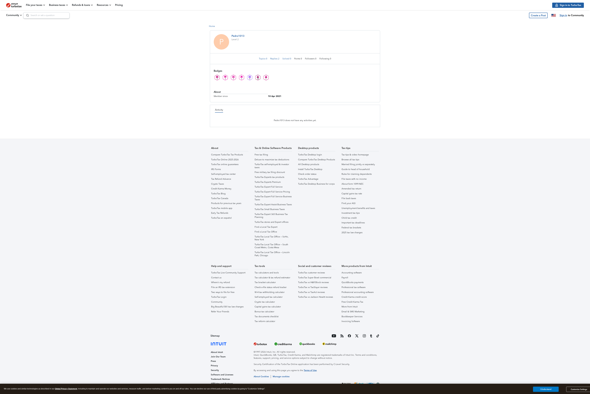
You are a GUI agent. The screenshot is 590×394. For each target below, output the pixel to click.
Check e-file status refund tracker (271, 287)
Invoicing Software (351, 321)
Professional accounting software (358, 292)
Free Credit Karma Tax (352, 302)
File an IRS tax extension (223, 287)
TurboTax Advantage (308, 179)
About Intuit (217, 352)
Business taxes (57, 5)
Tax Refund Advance (221, 179)
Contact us (216, 277)
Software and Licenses (222, 374)
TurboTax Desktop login (310, 154)
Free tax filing (261, 154)
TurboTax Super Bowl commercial (314, 277)
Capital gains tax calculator (268, 306)
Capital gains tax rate (352, 193)
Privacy (214, 365)
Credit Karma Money (221, 188)
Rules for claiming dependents (357, 174)
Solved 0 (287, 58)
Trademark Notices (220, 379)
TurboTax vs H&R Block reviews (313, 282)
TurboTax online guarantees (224, 164)
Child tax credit (349, 218)
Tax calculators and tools (267, 272)
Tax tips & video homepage (355, 154)
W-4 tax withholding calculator (270, 292)
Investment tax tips (351, 213)
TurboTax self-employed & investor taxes (272, 166)
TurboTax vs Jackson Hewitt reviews (315, 297)
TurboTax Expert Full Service (269, 187)
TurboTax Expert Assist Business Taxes (273, 204)
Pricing (119, 5)
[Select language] (553, 15)
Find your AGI (349, 203)
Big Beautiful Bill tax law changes (227, 306)
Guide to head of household (356, 169)
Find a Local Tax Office (266, 231)
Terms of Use (310, 370)
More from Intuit (350, 306)
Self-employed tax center (223, 174)
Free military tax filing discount (270, 172)
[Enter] (26, 15)
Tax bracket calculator (265, 282)
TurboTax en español (221, 218)
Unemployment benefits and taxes (358, 208)
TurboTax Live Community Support (228, 272)
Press (213, 361)
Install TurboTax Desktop (310, 169)
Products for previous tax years (226, 203)
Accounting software (352, 272)
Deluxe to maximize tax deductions (272, 159)
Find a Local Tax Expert (266, 227)
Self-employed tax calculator (269, 297)
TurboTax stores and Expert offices (271, 222)
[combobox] (46, 15)
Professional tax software (354, 287)
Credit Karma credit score (354, 297)
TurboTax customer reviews (311, 272)
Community (12, 15)
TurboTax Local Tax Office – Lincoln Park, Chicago (272, 254)
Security (215, 370)
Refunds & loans (81, 5)
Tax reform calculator (265, 321)
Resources (102, 5)
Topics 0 (263, 58)
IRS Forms (216, 169)
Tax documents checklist (266, 316)
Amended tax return (351, 188)
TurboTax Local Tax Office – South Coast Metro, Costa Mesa (271, 246)
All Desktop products (308, 164)
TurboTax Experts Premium (268, 182)
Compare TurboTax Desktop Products (316, 159)
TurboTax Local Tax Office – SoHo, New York (272, 238)
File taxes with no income (354, 179)
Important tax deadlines (353, 222)
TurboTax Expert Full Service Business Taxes (273, 198)
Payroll (345, 277)
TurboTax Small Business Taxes (270, 209)
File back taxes (349, 198)
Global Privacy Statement (66, 389)
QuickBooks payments (353, 282)
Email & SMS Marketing (353, 311)
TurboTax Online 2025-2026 (225, 159)
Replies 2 (275, 58)
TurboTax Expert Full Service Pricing (272, 191)
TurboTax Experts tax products (269, 177)
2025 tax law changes (352, 232)
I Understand (545, 389)
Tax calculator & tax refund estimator (272, 277)
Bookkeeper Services (352, 316)
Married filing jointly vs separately (358, 164)
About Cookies (261, 376)
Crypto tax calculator (265, 302)
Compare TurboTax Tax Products (227, 154)
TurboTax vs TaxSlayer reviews (313, 287)
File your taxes (34, 5)
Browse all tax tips (350, 159)
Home (212, 26)
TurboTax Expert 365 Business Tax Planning (271, 216)
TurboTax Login (218, 297)
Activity (219, 109)
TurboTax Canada (219, 198)
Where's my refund (220, 282)
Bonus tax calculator (264, 311)
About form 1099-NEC (353, 184)
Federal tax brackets (351, 227)
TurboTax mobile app (221, 208)
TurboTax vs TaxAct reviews (311, 292)
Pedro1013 (238, 35)
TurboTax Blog (218, 193)
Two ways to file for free (222, 292)
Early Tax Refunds (219, 213)
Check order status (307, 174)
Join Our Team (218, 356)
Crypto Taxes (217, 184)
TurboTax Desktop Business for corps (316, 184)
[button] (538, 15)
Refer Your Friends (220, 311)
